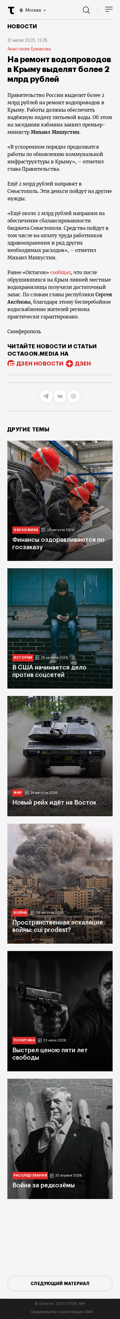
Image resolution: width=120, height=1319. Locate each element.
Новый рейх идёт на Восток (54, 803)
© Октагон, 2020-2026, (60, 1303)
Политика (24, 1040)
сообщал (60, 272)
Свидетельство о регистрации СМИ (61, 1312)
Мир (18, 792)
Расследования (30, 1175)
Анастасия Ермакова (29, 49)
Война (20, 912)
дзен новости (40, 363)
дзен (83, 363)
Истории (23, 657)
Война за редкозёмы (43, 1185)
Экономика (26, 530)
